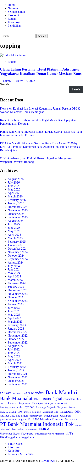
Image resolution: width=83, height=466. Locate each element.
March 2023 (15, 321)
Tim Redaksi (15, 443)
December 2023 (17, 290)
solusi (78, 425)
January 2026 (16, 203)
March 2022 (15, 363)
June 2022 (14, 353)
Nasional (13, 8)
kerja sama (24, 403)
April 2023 (14, 318)
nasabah (66, 411)
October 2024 (16, 255)
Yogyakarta (27, 437)
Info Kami (14, 447)
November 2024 (18, 252)
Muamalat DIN (50, 411)
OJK (77, 411)
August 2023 (16, 304)
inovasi (3, 403)
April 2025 (14, 234)
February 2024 (17, 283)
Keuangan (37, 403)
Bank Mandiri (61, 392)
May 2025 (14, 231)
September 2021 (18, 384)
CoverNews (48, 460)
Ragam (12, 18)
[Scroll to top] (1, 464)
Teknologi (14, 22)
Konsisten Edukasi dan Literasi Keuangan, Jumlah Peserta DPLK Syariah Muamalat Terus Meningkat (40, 110)
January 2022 (16, 370)
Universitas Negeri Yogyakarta (16, 433)
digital (57, 399)
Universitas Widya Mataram (49, 433)
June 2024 (14, 269)
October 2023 (16, 297)
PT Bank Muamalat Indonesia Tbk (37, 424)
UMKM (44, 429)
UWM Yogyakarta (10, 437)
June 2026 (14, 186)
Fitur (79, 399)
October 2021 (16, 380)
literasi (72, 407)
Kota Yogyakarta (7, 407)
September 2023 (18, 300)
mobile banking (32, 411)
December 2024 (17, 248)
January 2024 (16, 286)
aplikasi (5, 393)
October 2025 (16, 213)
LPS (20, 411)
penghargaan (51, 415)
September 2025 (18, 217)
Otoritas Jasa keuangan (14, 415)
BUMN (47, 399)
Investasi (12, 403)
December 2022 (17, 332)
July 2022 (14, 349)
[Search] (1, 32)
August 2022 (16, 346)
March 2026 (15, 196)
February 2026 (17, 200)
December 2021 (17, 373)
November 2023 (18, 293)
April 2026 (14, 193)
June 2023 (14, 311)
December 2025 (17, 206)
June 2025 (14, 227)
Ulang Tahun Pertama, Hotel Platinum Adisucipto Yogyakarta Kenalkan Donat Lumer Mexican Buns (40, 71)
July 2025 (14, 224)
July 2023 (14, 307)
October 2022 (16, 339)
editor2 (7, 80)
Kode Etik (14, 450)
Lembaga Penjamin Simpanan (51, 407)
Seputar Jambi (16, 11)
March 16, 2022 (25, 80)
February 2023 (17, 325)
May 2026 (14, 189)
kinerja (48, 403)
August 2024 (16, 262)
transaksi (18, 429)
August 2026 (16, 179)
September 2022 (18, 342)
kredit (19, 407)
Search (4, 84)
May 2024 (14, 273)
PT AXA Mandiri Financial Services (52, 419)
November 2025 (18, 210)
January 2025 (16, 245)
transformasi (31, 429)
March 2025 (15, 238)
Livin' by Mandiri (8, 412)
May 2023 (14, 314)
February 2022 (17, 366)
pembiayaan (36, 415)
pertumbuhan (8, 419)
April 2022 (14, 359)
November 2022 (18, 335)
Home (11, 4)
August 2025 (16, 220)
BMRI (38, 399)
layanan (29, 407)
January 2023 (16, 328)
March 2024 (15, 279)
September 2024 (18, 259)
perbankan (65, 415)
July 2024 (14, 266)
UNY (70, 433)
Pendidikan (14, 25)
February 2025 (17, 241)
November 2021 (18, 377)
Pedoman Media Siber (21, 454)
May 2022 (14, 356)
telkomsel (5, 429)
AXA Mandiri (33, 393)
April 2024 (14, 276)
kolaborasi (60, 403)
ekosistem (69, 399)
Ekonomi (13, 15)
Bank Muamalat (16, 398)
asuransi (16, 393)
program (22, 419)
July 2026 (14, 182)
